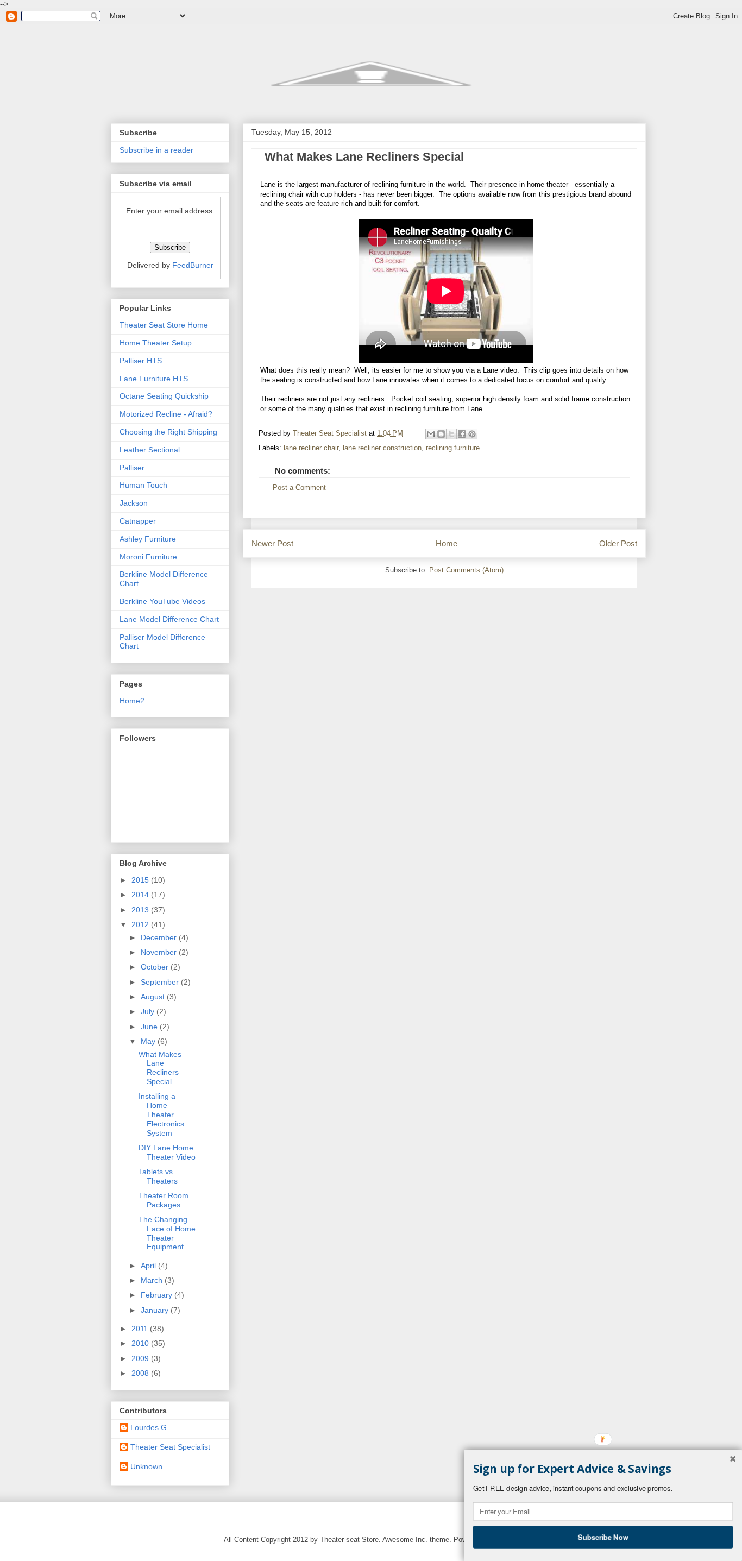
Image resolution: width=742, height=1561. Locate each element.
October (156, 966)
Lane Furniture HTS (154, 378)
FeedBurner (192, 265)
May (149, 1041)
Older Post (618, 543)
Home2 (132, 700)
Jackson (134, 503)
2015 (141, 880)
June (150, 1026)
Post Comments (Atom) (466, 570)
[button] (603, 1469)
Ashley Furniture (148, 538)
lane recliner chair (311, 448)
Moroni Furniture (148, 556)
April (149, 1265)
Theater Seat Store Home (164, 324)
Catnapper (138, 521)
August (154, 996)
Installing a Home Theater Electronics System (161, 1114)
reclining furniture (453, 448)
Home (446, 543)
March (153, 1280)
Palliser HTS (141, 360)
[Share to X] (451, 434)
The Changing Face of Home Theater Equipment (167, 1233)
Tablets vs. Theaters (158, 1176)
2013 (141, 909)
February (157, 1295)
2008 (141, 1373)
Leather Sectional (150, 449)
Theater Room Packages (163, 1200)
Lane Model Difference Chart (169, 619)
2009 (141, 1358)
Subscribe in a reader (156, 150)
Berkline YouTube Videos (162, 601)
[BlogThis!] (441, 434)
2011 (140, 1328)
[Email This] (430, 434)
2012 (141, 924)
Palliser (132, 467)
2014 (141, 894)
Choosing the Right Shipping (168, 431)
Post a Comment (299, 488)
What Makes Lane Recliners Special (160, 1068)
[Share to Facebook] (461, 434)
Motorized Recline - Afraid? (166, 414)
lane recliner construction (382, 448)
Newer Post (272, 543)
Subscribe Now (603, 1536)
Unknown (146, 1466)
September (161, 982)
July (148, 1011)
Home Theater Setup (156, 342)
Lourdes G (148, 1427)
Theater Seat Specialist (170, 1447)
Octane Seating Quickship (164, 396)
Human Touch (143, 485)
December (160, 937)
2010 (141, 1343)
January (156, 1310)
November (160, 952)
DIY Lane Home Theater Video (167, 1152)
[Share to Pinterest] (472, 434)
